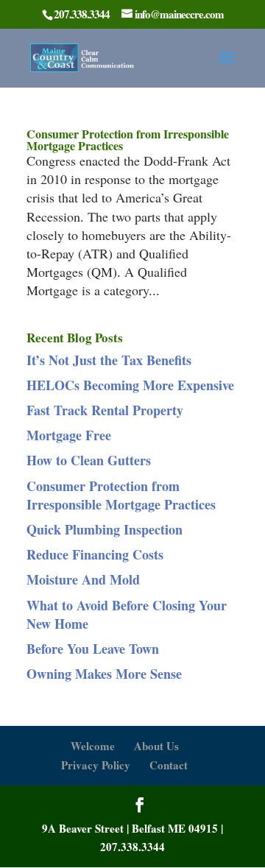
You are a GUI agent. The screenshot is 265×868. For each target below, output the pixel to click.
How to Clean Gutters (88, 460)
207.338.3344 (132, 847)
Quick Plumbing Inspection (104, 529)
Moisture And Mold (83, 579)
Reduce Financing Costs (94, 554)
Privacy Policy (95, 765)
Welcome (93, 746)
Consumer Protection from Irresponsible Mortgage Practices (127, 139)
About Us (156, 746)
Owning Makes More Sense (104, 673)
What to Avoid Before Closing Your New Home (126, 614)
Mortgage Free (68, 435)
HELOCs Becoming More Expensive (130, 385)
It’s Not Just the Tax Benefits (108, 360)
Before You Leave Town (92, 648)
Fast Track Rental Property (104, 410)
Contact (168, 765)
